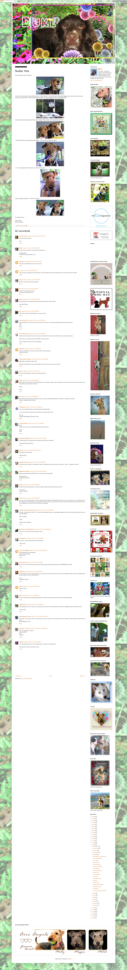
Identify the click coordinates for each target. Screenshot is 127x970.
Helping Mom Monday (98, 884)
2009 (93, 911)
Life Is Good (95, 860)
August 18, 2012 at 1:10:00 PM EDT (32, 348)
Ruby (20, 380)
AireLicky (95, 880)
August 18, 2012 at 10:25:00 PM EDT (31, 498)
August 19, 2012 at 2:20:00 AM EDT (34, 562)
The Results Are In (97, 878)
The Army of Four (23, 320)
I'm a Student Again (97, 858)
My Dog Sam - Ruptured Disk (26, 529)
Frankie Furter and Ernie (25, 359)
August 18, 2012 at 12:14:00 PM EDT (30, 311)
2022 (93, 824)
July (94, 893)
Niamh (20, 484)
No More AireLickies (97, 870)
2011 (93, 907)
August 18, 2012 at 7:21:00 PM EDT (37, 462)
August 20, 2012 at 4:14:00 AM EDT (35, 604)
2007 (93, 915)
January (95, 905)
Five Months (96, 888)
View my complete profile (96, 80)
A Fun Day (95, 876)
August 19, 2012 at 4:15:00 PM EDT (31, 586)
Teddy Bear (22, 571)
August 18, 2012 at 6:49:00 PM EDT (32, 450)
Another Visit (96, 882)
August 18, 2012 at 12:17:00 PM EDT (37, 320)
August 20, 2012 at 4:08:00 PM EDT (39, 616)
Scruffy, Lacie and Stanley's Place (27, 510)
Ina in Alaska (22, 562)
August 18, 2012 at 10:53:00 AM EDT (30, 288)
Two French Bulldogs (24, 550)
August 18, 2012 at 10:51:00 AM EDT (31, 279)
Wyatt (20, 299)
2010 (93, 909)
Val (20, 288)
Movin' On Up (96, 862)
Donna (20, 586)
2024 (93, 820)
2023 (93, 822)
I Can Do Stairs (96, 874)
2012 (93, 844)
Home (50, 676)
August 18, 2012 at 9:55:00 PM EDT (31, 484)
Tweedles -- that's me (24, 628)
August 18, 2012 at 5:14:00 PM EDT (36, 423)
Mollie (20, 248)
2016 (93, 836)
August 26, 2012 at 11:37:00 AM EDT (32, 642)
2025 (93, 818)
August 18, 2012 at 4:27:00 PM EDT (33, 407)
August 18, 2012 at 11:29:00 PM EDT (38, 550)
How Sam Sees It (23, 236)
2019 (93, 830)
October (95, 850)
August (95, 854)
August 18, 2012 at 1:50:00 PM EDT (30, 396)
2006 (93, 918)
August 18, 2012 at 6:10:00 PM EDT (38, 438)
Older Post (82, 676)
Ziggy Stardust (22, 604)
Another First (96, 872)
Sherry (21, 371)
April (94, 899)
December (95, 846)
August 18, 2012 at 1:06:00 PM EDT (37, 333)
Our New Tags (96, 868)
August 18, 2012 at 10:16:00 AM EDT (36, 236)
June (94, 895)
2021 (93, 826)
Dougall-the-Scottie (24, 462)
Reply (20, 243)
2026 (93, 816)
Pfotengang (22, 407)
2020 (93, 828)
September (95, 852)
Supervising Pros (97, 864)
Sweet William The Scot (25, 616)
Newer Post (18, 676)
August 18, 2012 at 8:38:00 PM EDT (38, 471)
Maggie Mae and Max (24, 471)
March (94, 901)
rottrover (21, 450)
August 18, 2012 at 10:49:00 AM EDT (28, 270)
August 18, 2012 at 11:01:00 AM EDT (31, 299)
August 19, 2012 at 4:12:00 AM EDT (33, 571)
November (95, 848)
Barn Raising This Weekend (99, 856)
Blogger (70, 958)
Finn (20, 311)
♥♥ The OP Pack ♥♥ (24, 333)
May (94, 897)
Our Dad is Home (97, 886)
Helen (20, 498)
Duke (101, 69)
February (95, 903)
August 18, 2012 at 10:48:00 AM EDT (33, 261)
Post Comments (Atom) (27, 678)
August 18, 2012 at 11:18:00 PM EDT (42, 529)
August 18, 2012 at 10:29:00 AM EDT (31, 248)
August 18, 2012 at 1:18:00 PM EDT (30, 380)
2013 (93, 842)
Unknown (21, 261)
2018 (93, 832)
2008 (93, 914)
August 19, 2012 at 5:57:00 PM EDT (31, 595)
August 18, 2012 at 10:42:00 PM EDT (45, 510)
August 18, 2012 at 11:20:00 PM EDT (35, 538)
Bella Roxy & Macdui (24, 438)
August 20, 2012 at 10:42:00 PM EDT (38, 628)
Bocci (20, 595)
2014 (93, 840)
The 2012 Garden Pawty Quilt (100, 890)
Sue (20, 396)
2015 (93, 838)
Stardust (21, 642)
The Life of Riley (23, 423)
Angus (20, 279)
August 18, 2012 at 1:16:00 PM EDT (31, 371)
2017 (93, 834)
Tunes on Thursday (97, 866)
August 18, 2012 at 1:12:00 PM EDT (40, 359)
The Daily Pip (22, 538)
